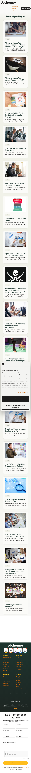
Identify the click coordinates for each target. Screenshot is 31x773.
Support (18, 682)
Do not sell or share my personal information (15, 406)
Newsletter (6, 685)
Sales (18, 687)
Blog (4, 677)
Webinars (5, 683)
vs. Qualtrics (20, 658)
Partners (5, 668)
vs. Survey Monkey (21, 660)
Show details (22, 392)
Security (5, 670)
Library (5, 679)
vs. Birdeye (19, 664)
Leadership (6, 666)
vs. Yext (18, 666)
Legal (15, 708)
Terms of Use (24, 767)
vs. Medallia (19, 662)
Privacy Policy (19, 706)
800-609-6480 (7, 658)
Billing (18, 684)
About (4, 660)
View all (18, 669)
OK (16, 399)
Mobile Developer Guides (21, 679)
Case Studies (6, 681)
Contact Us (19, 689)
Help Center (19, 677)
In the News (6, 662)
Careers (5, 664)
